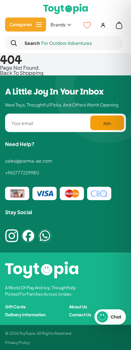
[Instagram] (11, 235)
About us (78, 306)
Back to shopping (22, 72)
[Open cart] (119, 25)
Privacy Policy (17, 342)
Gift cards (15, 306)
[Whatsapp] (45, 235)
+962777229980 (22, 172)
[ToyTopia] (65, 8)
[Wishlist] (87, 25)
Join (107, 123)
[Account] (103, 25)
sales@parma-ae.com (28, 160)
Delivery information (25, 314)
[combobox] (69, 43)
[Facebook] (28, 235)
